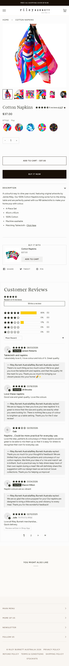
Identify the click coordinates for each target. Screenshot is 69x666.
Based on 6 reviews (13, 299)
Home (6, 20)
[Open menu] (7, 11)
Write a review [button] (34, 303)
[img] (19, 347)
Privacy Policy (51, 649)
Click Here (31, 225)
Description (9, 188)
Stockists (32, 659)
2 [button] (31, 535)
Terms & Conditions (32, 654)
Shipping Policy (55, 654)
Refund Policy (11, 654)
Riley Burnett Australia (22, 649)
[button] (8, 94)
